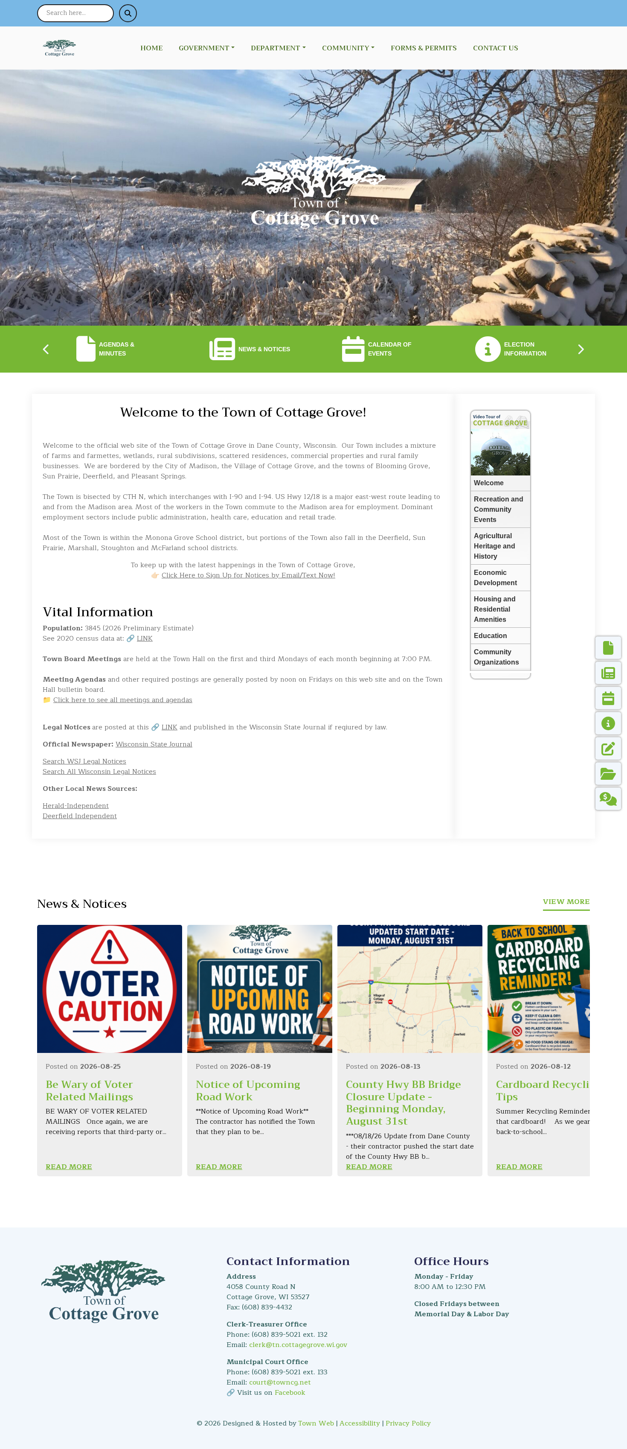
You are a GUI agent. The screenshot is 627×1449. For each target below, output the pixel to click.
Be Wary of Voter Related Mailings (89, 1091)
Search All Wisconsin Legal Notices (99, 771)
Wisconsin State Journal (154, 744)
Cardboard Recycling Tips (549, 1091)
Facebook (290, 1392)
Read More (69, 1166)
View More (566, 901)
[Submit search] (128, 13)
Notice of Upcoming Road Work (248, 1091)
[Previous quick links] (46, 349)
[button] (211, 48)
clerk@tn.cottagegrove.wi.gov (298, 1344)
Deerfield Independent (80, 816)
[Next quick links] (580, 349)
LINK (145, 638)
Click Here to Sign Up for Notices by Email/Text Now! (248, 575)
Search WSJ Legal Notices (84, 761)
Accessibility (360, 1423)
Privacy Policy (408, 1423)
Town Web (316, 1423)
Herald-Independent (76, 805)
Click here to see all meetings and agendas (122, 700)
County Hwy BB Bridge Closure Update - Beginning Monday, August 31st (403, 1103)
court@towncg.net (280, 1382)
